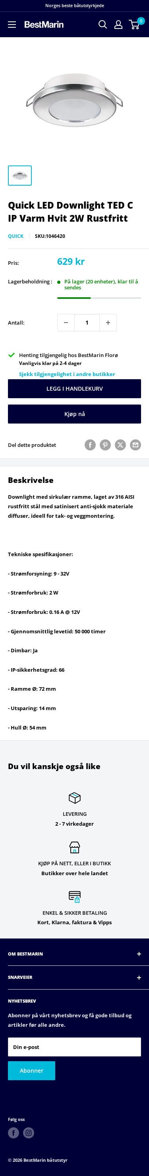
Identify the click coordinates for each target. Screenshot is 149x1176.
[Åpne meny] (12, 24)
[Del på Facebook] (90, 444)
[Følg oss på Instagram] (28, 1132)
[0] (134, 24)
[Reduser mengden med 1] (66, 322)
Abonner (31, 1070)
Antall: (16, 322)
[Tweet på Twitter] (120, 444)
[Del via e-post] (135, 444)
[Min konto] (118, 24)
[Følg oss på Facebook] (13, 1132)
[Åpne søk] (103, 24)
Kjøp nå (74, 414)
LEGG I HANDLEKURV (74, 388)
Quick (15, 236)
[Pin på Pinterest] (105, 444)
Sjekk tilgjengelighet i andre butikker (67, 374)
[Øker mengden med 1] (108, 322)
